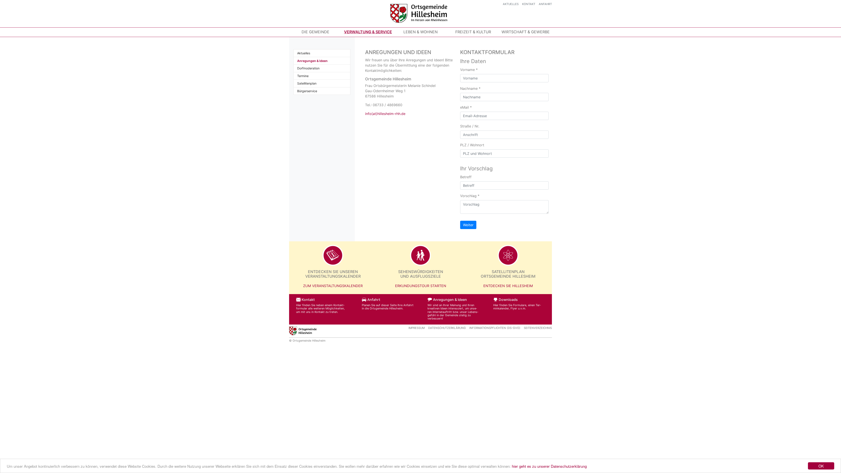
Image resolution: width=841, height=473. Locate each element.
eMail (466, 107)
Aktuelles (511, 4)
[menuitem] (315, 32)
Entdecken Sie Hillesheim (508, 286)
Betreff (466, 177)
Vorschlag (469, 196)
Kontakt (528, 4)
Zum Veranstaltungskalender (333, 286)
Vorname (469, 69)
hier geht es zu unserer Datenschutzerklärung (549, 466)
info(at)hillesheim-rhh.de (385, 113)
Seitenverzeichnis (538, 328)
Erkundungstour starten (420, 286)
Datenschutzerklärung (447, 328)
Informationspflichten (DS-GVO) (494, 328)
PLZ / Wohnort (472, 145)
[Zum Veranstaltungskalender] (332, 255)
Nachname (470, 88)
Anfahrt (545, 4)
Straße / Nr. (469, 126)
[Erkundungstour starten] (420, 255)
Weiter (468, 225)
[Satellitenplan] (508, 255)
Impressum (416, 328)
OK (821, 466)
